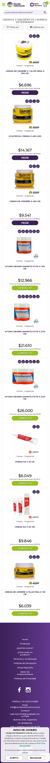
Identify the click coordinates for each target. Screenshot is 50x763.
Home (25, 639)
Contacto (25, 288)
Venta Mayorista (25, 667)
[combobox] (22, 12)
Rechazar (35, 758)
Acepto (14, 758)
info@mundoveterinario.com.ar (25, 707)
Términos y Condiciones (25, 659)
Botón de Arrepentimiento (25, 673)
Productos (25, 643)
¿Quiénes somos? (25, 648)
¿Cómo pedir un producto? (25, 653)
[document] (25, 744)
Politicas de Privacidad (25, 678)
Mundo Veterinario (16, 4)
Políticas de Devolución (25, 663)
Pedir (25, 92)
